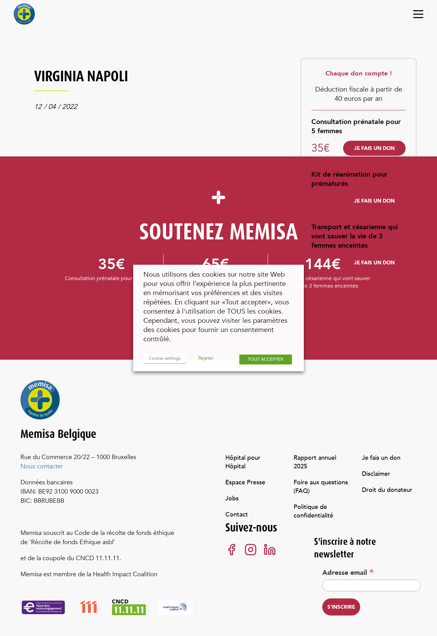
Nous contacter (41, 466)
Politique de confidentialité (313, 511)
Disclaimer (376, 474)
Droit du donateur (387, 490)
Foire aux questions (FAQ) (321, 486)
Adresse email (348, 572)
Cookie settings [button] (165, 358)
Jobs (232, 498)
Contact (236, 514)
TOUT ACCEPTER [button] (265, 359)
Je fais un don (374, 148)
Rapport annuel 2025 (316, 462)
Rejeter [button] (206, 358)
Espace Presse (245, 482)
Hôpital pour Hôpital (242, 462)
